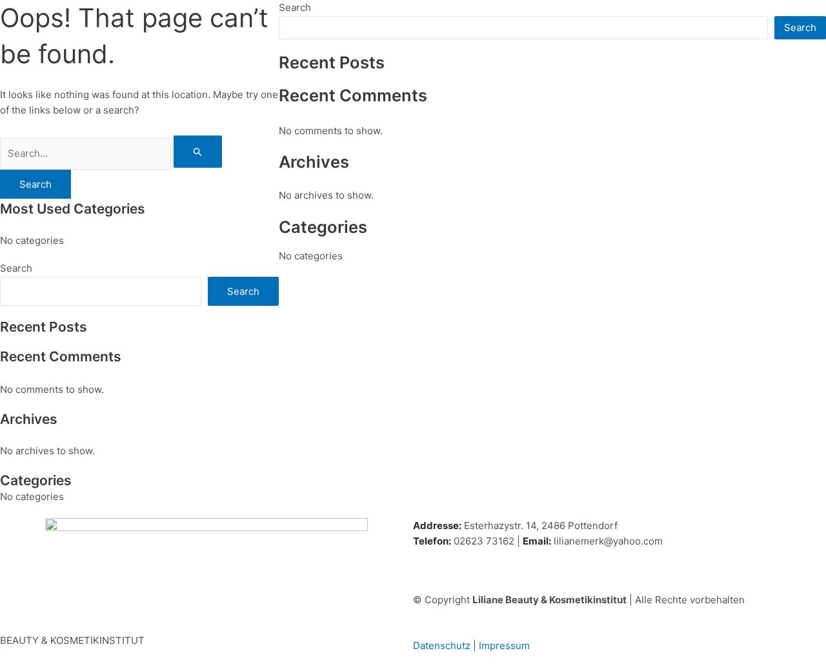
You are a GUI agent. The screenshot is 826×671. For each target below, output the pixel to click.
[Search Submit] (198, 151)
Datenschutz (441, 645)
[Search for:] (111, 153)
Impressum (504, 645)
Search (16, 268)
